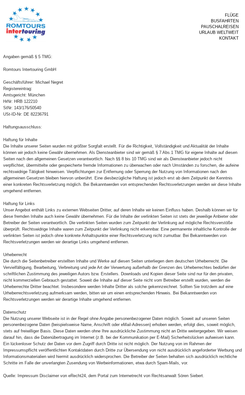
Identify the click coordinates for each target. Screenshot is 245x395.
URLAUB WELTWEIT (219, 32)
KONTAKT (229, 38)
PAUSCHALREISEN (220, 26)
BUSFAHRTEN (225, 21)
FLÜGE (232, 15)
